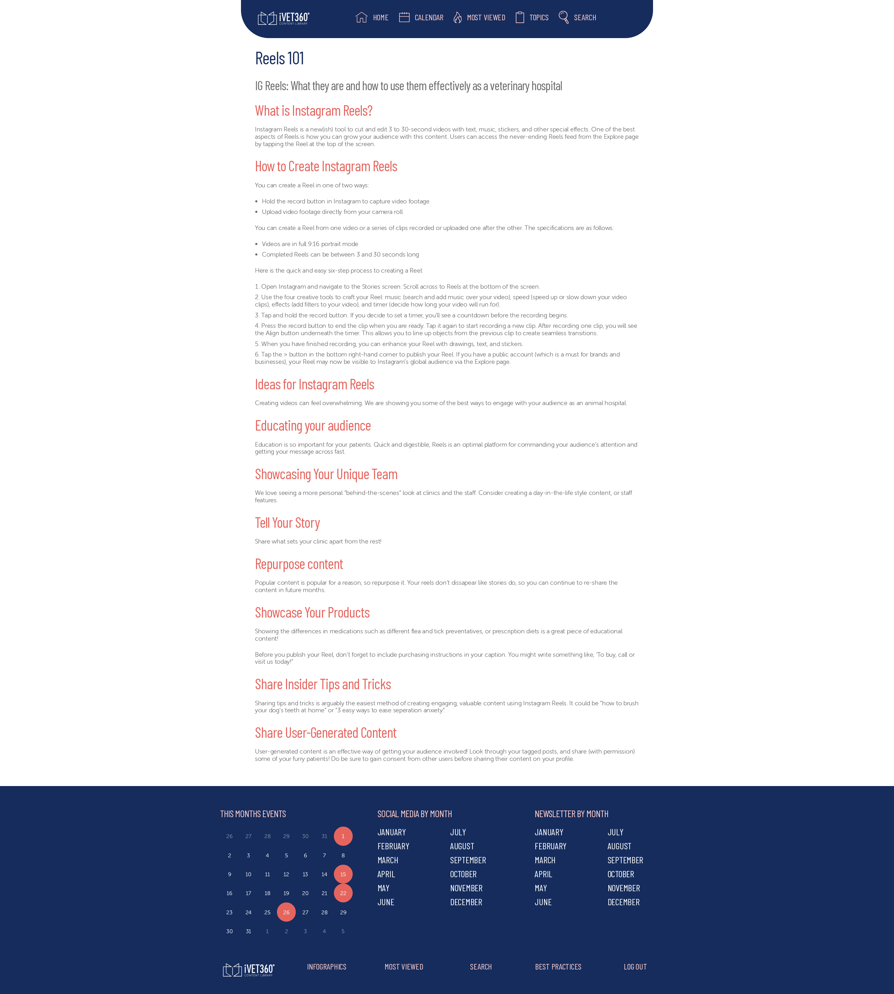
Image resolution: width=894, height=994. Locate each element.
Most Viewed (403, 966)
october (463, 873)
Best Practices (558, 966)
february (393, 845)
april (386, 873)
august (462, 845)
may (383, 887)
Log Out (635, 966)
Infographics (326, 966)
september (468, 859)
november (466, 887)
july (458, 831)
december (466, 901)
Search (481, 966)
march (388, 859)
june (386, 901)
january (392, 831)
